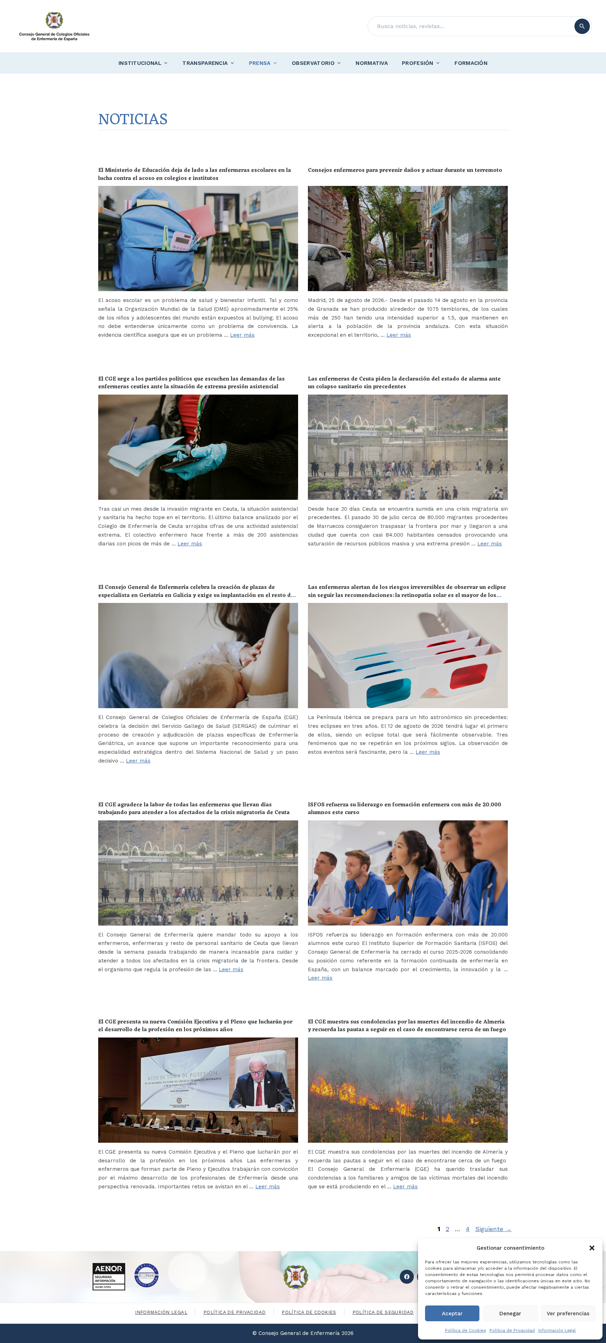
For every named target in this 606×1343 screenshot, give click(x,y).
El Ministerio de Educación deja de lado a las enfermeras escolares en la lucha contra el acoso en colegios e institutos (194, 174)
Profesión (417, 63)
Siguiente (493, 1229)
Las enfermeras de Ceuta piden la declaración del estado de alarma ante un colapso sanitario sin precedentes (404, 383)
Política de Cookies (465, 1330)
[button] (591, 1247)
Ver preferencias (568, 1313)
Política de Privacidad (512, 1330)
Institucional (140, 63)
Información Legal (557, 1330)
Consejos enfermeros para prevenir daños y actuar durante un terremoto (405, 170)
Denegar (510, 1313)
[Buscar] (582, 26)
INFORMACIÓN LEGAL (161, 1312)
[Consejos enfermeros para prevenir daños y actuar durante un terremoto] (408, 238)
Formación (470, 63)
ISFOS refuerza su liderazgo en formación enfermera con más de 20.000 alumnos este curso (404, 809)
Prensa (260, 63)
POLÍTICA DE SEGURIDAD (383, 1312)
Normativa (372, 63)
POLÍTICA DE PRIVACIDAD (234, 1312)
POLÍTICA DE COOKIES (309, 1312)
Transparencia (205, 63)
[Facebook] (407, 1277)
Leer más (242, 335)
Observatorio (313, 63)
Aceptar (452, 1313)
